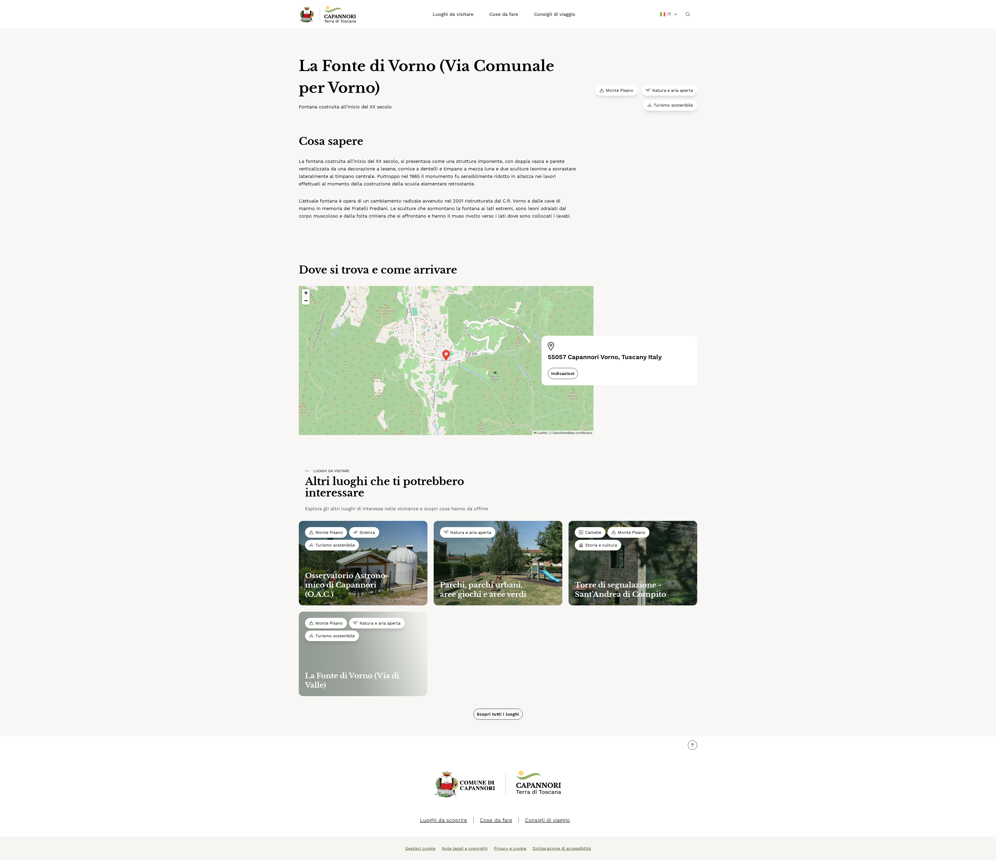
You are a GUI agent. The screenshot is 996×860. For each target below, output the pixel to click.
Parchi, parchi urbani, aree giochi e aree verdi (483, 590)
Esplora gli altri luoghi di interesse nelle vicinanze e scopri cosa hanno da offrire (396, 508)
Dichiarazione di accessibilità (561, 848)
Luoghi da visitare (453, 14)
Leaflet (542, 432)
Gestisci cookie (420, 848)
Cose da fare (503, 14)
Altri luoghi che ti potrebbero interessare (384, 487)
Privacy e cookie (510, 848)
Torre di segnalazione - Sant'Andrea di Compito (620, 590)
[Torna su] (692, 745)
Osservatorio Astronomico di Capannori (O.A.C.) (347, 585)
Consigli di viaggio (554, 14)
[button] (446, 355)
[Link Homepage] (307, 14)
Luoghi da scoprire (443, 820)
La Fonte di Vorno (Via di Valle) (352, 680)
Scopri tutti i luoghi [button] (498, 714)
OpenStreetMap (563, 432)
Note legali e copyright (465, 848)
